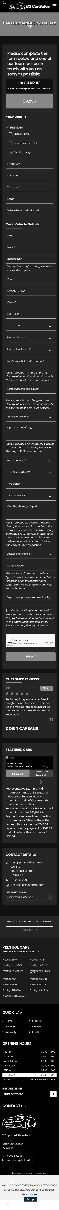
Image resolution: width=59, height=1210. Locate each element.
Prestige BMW (10, 960)
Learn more (29, 1194)
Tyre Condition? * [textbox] (16, 496)
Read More (12, 714)
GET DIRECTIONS (12, 1088)
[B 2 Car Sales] (29, 6)
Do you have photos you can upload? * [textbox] (28, 597)
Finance (10, 1026)
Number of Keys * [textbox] (16, 460)
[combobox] (31, 326)
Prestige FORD (37, 960)
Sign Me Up (29, 930)
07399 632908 (20, 880)
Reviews (36, 1026)
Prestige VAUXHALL (40, 990)
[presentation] (17, 782)
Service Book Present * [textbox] (19, 349)
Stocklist (36, 1021)
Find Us (36, 1032)
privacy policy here (36, 625)
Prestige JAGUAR (39, 965)
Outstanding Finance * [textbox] (19, 554)
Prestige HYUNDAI (12, 965)
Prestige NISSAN (38, 979)
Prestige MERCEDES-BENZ (41, 972)
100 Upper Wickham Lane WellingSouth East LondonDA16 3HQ (27, 868)
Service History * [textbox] (16, 337)
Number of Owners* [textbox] (18, 417)
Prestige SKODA (38, 984)
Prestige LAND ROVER (13, 971)
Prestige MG (9, 979)
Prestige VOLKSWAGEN (14, 996)
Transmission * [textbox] (15, 325)
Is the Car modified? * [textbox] (18, 472)
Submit (31, 656)
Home (9, 1021)
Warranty (11, 1032)
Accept (30, 1199)
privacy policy (41, 1173)
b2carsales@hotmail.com (27, 885)
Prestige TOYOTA (11, 990)
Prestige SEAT (9, 984)
